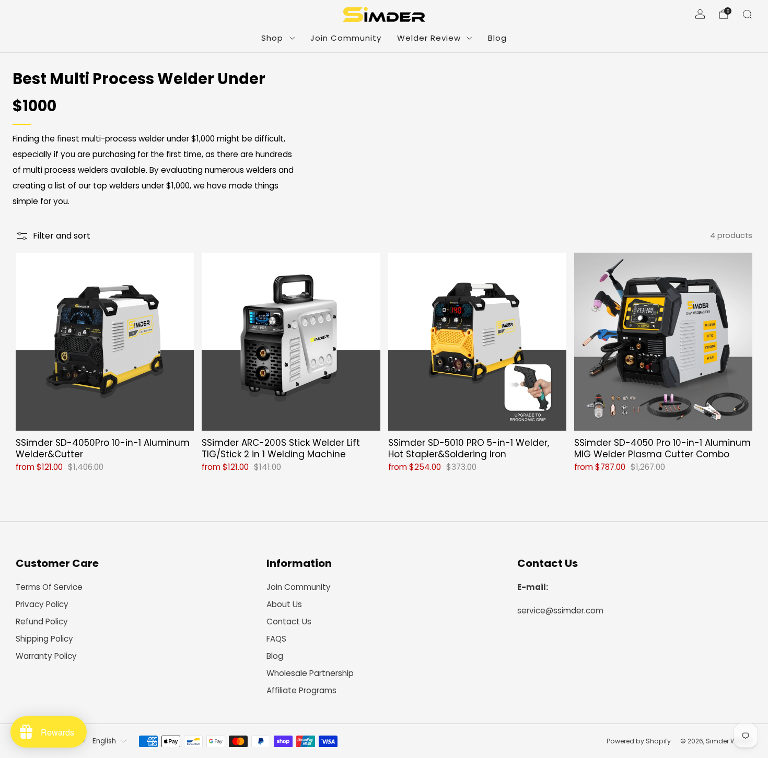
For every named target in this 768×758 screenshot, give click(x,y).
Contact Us (288, 621)
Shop (272, 37)
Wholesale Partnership (310, 673)
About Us (284, 604)
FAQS (276, 638)
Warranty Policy (46, 655)
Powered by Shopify (639, 741)
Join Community (345, 37)
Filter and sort (61, 236)
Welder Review (429, 37)
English (104, 741)
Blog (497, 37)
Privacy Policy (42, 604)
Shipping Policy (44, 638)
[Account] (700, 14)
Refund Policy (42, 621)
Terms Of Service (49, 587)
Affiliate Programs (301, 690)
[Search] (747, 14)
